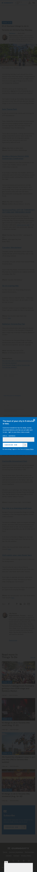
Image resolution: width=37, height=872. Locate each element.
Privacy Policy (29, 449)
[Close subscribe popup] (34, 420)
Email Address (9, 436)
